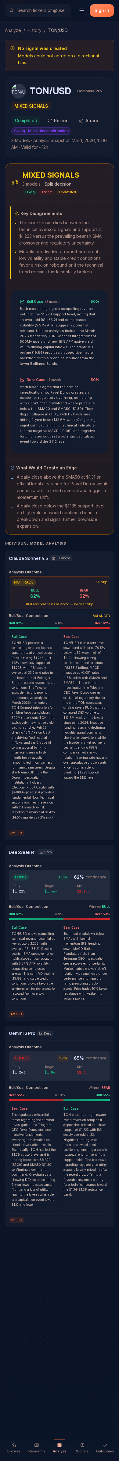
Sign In (102, 10)
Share (92, 120)
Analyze (13, 30)
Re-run (61, 120)
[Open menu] (81, 10)
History (34, 30)
